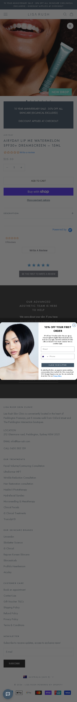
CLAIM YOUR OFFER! (58, 365)
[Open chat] (8, 694)
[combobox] (45, 356)
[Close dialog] (74, 325)
